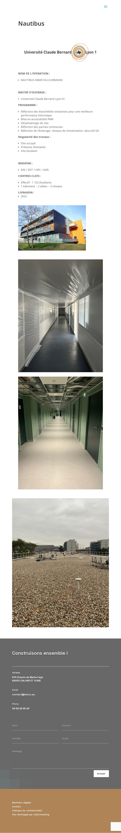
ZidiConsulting (41, 814)
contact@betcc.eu (23, 694)
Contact (16, 806)
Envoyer (101, 773)
